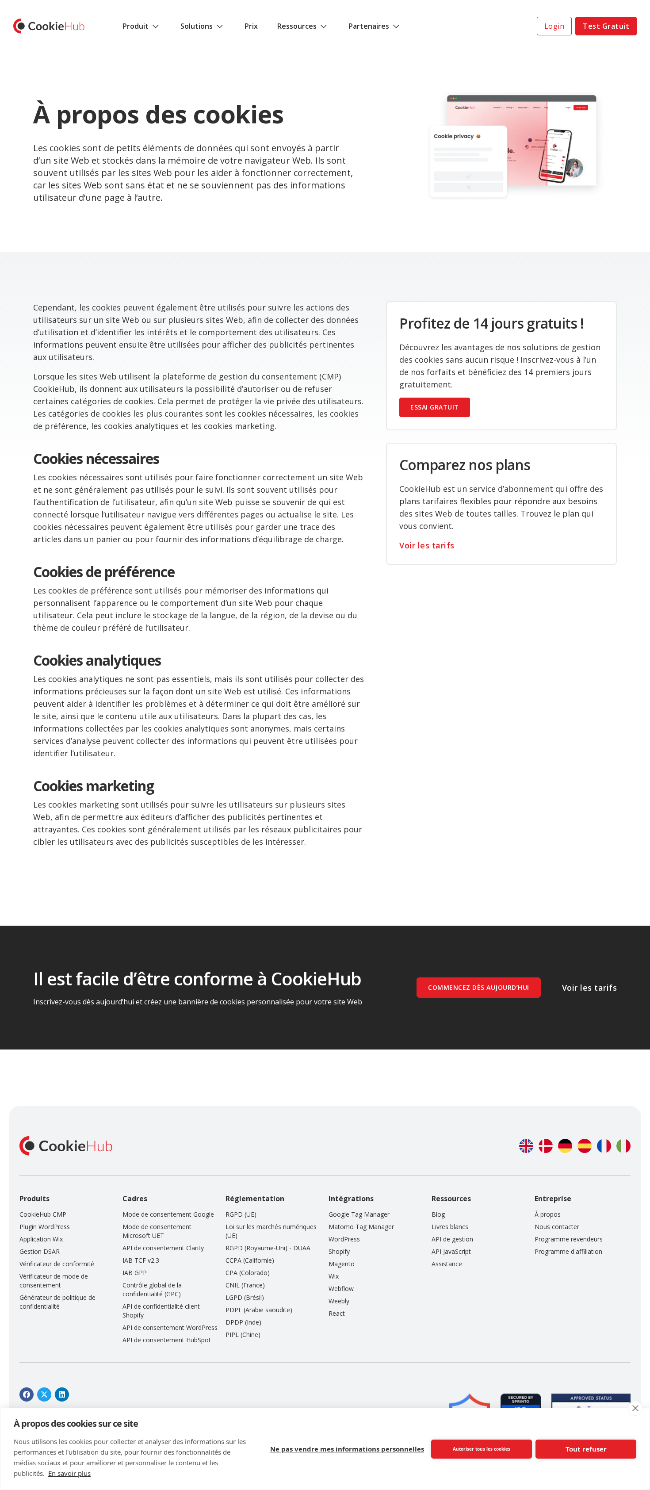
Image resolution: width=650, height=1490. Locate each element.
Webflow (341, 1288)
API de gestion (452, 1239)
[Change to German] (565, 1146)
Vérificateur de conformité (56, 1264)
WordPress (344, 1239)
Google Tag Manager (359, 1214)
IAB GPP (134, 1272)
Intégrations (351, 1198)
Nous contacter (557, 1226)
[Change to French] (604, 1146)
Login (554, 26)
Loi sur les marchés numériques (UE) (271, 1231)
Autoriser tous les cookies (481, 1449)
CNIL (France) (245, 1285)
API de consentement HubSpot (166, 1340)
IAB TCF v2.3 (140, 1260)
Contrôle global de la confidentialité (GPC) (152, 1289)
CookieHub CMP (42, 1214)
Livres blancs (450, 1226)
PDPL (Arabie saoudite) (259, 1310)
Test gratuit (606, 26)
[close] (635, 1408)
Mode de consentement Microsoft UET (156, 1231)
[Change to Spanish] (584, 1146)
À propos (548, 1214)
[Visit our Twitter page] (44, 1394)
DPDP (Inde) (243, 1322)
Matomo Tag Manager (361, 1226)
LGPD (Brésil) (245, 1297)
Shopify (339, 1251)
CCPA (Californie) (250, 1260)
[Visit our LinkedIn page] (62, 1394)
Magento (342, 1264)
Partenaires (368, 26)
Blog (438, 1214)
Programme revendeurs (569, 1239)
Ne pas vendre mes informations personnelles (347, 1448)
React (337, 1313)
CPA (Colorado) (248, 1272)
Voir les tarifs (427, 545)
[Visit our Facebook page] (26, 1394)
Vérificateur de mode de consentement (53, 1280)
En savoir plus (69, 1473)
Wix (334, 1276)
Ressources (297, 26)
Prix (251, 26)
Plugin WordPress (44, 1226)
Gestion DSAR (39, 1251)
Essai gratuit (434, 407)
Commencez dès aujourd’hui (478, 987)
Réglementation (255, 1198)
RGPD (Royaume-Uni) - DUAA (268, 1248)
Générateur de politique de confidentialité (57, 1301)
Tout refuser (586, 1448)
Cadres (134, 1198)
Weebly (339, 1301)
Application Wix (41, 1239)
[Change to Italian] (623, 1146)
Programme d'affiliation (568, 1251)
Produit (135, 26)
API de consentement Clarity (163, 1248)
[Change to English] (526, 1146)
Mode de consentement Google (168, 1214)
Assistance (447, 1264)
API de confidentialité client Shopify (161, 1310)
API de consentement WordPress (170, 1327)
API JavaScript (451, 1251)
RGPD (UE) (241, 1214)
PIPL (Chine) (243, 1334)
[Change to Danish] (546, 1146)
